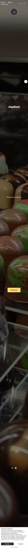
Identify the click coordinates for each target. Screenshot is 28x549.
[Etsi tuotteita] (26, 81)
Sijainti (10, 2)
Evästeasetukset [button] (14, 547)
